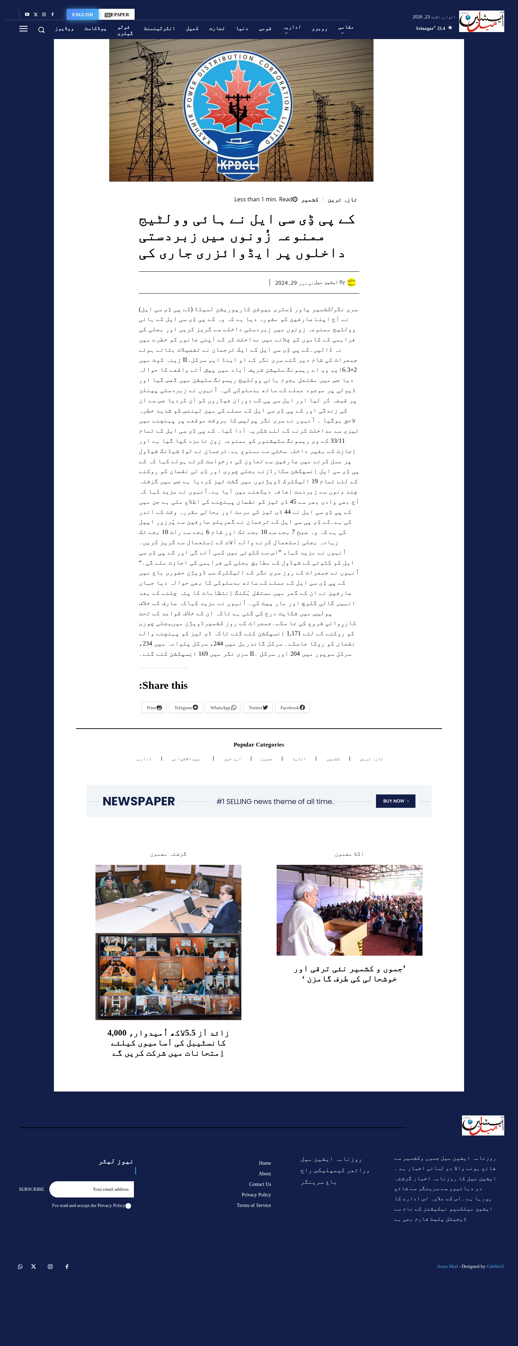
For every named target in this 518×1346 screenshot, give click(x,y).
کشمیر (310, 199)
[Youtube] (27, 15)
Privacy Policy (111, 1205)
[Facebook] (52, 15)
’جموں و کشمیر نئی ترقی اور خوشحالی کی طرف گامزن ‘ (350, 973)
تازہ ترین (343, 199)
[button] (41, 29)
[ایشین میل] (353, 282)
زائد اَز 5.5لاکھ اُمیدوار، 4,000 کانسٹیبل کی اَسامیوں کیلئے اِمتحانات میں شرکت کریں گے (168, 1043)
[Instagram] (44, 15)
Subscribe (31, 1189)
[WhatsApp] (225, 282)
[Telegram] (192, 282)
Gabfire (494, 1266)
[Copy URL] (176, 282)
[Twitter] (35, 15)
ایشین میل (326, 282)
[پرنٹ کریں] (209, 282)
